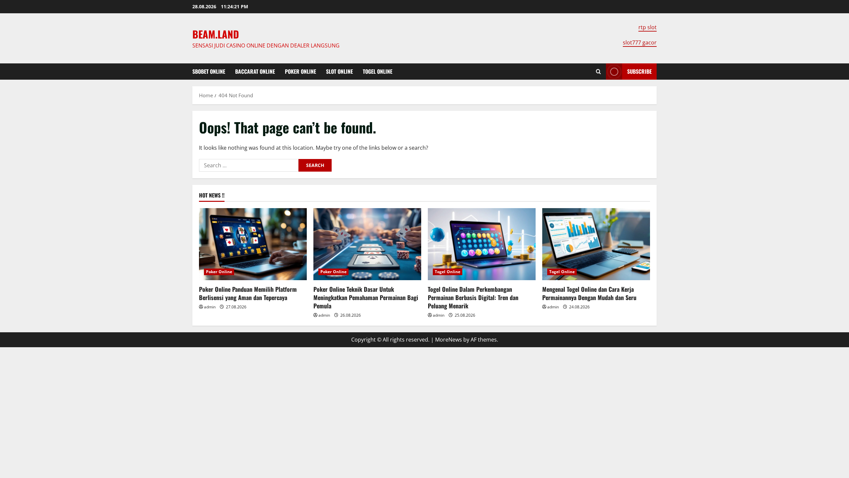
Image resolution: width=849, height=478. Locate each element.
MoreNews (448, 339)
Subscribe (639, 71)
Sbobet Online (208, 71)
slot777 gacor (640, 42)
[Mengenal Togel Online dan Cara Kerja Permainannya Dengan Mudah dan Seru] (596, 244)
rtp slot (647, 27)
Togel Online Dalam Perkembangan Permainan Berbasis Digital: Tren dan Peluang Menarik (473, 297)
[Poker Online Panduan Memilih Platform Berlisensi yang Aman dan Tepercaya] (253, 244)
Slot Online (339, 71)
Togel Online (377, 71)
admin (210, 307)
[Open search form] (598, 71)
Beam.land (215, 34)
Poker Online (300, 71)
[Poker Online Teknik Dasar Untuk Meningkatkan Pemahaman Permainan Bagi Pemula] (367, 244)
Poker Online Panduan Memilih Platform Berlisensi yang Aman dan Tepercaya (248, 293)
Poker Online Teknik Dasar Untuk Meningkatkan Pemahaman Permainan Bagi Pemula (365, 297)
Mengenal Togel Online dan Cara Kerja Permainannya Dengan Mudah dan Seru (589, 293)
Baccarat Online (255, 71)
